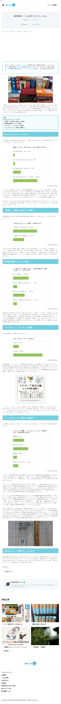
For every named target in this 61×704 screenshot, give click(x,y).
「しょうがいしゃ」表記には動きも (14, 127)
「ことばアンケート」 (20, 65)
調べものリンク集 (6, 688)
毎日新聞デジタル (6, 691)
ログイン (49, 5)
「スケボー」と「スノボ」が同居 (14, 125)
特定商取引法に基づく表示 (8, 685)
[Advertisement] (30, 46)
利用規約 (3, 683)
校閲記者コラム (27, 19)
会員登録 (54, 5)
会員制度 (3, 675)
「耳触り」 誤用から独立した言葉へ (14, 121)
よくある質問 (5, 677)
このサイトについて (6, 672)
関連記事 (6, 650)
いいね (24, 24)
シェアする (37, 24)
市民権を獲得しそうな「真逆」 (13, 123)
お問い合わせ (5, 680)
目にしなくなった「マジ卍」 (12, 119)
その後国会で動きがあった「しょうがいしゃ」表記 (22, 68)
